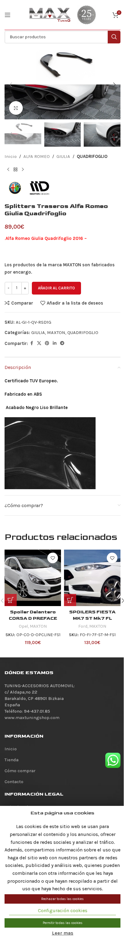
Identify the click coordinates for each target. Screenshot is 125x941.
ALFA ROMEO (36, 156)
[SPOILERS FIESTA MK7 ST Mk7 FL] (92, 578)
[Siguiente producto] (22, 169)
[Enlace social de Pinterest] (47, 343)
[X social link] (39, 343)
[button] (11, 85)
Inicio (11, 156)
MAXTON (56, 332)
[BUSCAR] (114, 37)
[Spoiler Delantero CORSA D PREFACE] (33, 578)
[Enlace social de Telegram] (62, 343)
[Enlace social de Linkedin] (54, 343)
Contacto (14, 781)
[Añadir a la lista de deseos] (52, 558)
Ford (82, 626)
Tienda (12, 759)
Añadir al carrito (56, 288)
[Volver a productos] (15, 169)
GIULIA (63, 156)
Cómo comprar (20, 770)
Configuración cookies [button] (62, 910)
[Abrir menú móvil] (8, 15)
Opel (23, 626)
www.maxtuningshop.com (32, 717)
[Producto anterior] (8, 169)
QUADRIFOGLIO (92, 156)
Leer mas (62, 933)
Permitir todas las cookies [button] (63, 923)
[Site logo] (50, 14)
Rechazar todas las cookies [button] (62, 899)
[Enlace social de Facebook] (31, 343)
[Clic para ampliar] (16, 108)
